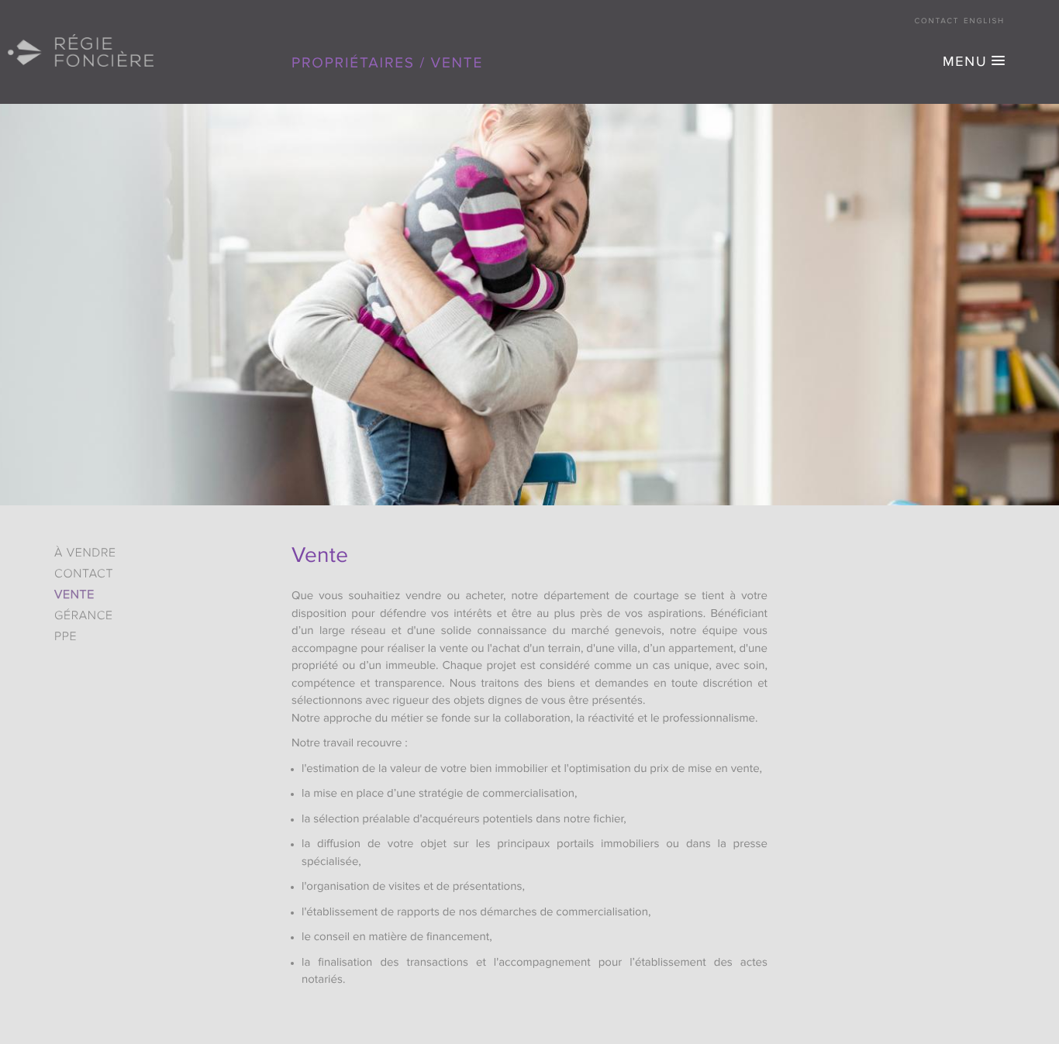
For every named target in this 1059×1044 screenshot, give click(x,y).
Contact (937, 22)
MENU (965, 63)
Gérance (83, 616)
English (984, 22)
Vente (74, 595)
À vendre (85, 553)
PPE (65, 637)
